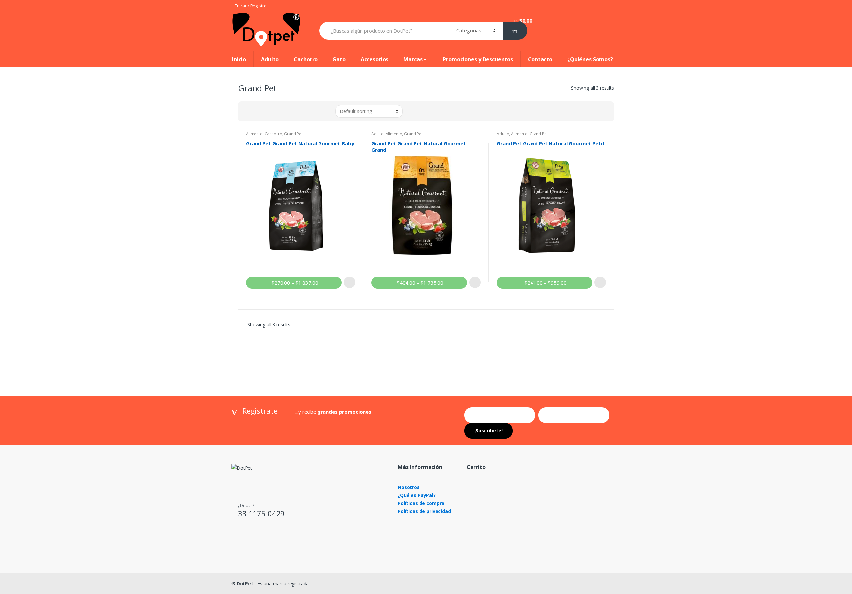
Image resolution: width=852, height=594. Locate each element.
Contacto (540, 59)
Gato (338, 59)
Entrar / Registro (251, 6)
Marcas (412, 59)
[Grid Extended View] (245, 111)
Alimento (254, 134)
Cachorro (306, 59)
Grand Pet (293, 134)
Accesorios (375, 59)
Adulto (270, 59)
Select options (349, 282)
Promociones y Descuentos (478, 59)
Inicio (239, 59)
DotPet (245, 583)
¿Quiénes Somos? (590, 59)
